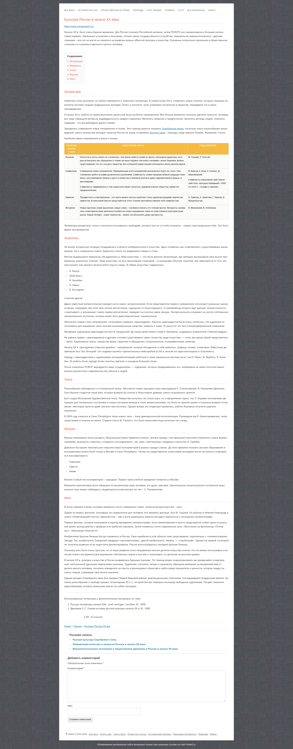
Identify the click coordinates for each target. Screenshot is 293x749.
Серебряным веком (173, 128)
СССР (181, 10)
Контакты (93, 734)
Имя (70, 705)
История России (87, 10)
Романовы (203, 734)
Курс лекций (154, 10)
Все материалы (196, 10)
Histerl (67, 626)
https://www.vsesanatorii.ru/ (79, 26)
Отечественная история (115, 10)
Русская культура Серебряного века (94, 639)
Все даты (69, 10)
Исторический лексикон (159, 734)
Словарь (169, 10)
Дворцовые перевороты (184, 734)
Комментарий (76, 668)
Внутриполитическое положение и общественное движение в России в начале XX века (125, 648)
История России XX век (97, 626)
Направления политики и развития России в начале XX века (109, 644)
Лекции (78, 626)
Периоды (138, 10)
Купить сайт (106, 734)
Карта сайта (120, 734)
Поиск (212, 10)
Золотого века (157, 132)
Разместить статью (137, 734)
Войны (213, 734)
